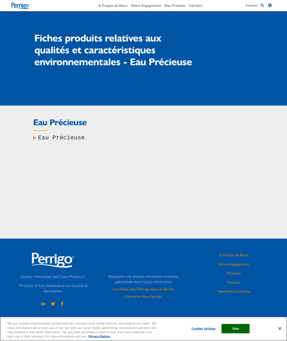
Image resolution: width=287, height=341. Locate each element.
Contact (234, 282)
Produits (234, 273)
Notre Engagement (146, 5)
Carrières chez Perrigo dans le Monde (143, 289)
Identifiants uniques (234, 291)
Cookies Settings (203, 328)
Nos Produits (174, 5)
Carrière (195, 5)
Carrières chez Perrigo (143, 296)
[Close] (280, 328)
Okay (235, 328)
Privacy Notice (99, 336)
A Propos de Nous (113, 5)
